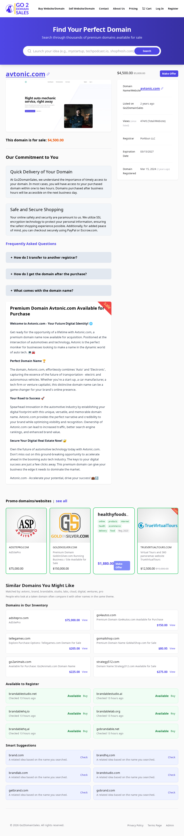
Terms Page (155, 825)
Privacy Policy (135, 825)
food (112, 530)
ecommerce (115, 526)
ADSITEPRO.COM (19, 547)
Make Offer (169, 73)
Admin (170, 825)
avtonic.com (25, 74)
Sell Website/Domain (82, 8)
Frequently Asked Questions (31, 243)
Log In (160, 8)
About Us (119, 8)
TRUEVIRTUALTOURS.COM (156, 547)
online (102, 521)
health (102, 526)
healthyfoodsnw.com (120, 514)
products (113, 521)
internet (125, 521)
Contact (104, 8)
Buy (85, 696)
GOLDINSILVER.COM (65, 547)
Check (84, 757)
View (85, 620)
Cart (148, 8)
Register (173, 8)
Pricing (133, 8)
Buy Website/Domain (51, 8)
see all (61, 500)
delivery (103, 530)
